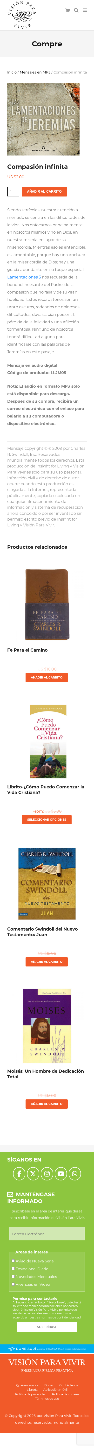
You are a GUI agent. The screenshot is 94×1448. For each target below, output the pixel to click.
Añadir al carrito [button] (46, 677)
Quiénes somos (27, 1385)
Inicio (12, 72)
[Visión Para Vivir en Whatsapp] (75, 1173)
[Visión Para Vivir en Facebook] (19, 1173)
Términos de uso (47, 1398)
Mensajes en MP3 (35, 72)
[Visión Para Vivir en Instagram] (47, 1173)
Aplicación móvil (55, 1389)
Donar (49, 1385)
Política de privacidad (30, 1394)
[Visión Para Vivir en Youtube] (61, 1173)
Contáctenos (68, 1385)
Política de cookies (65, 1394)
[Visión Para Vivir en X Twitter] (33, 1173)
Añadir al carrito (44, 191)
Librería (32, 1389)
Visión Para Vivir (58, 1416)
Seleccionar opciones (46, 819)
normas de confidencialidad (61, 1317)
